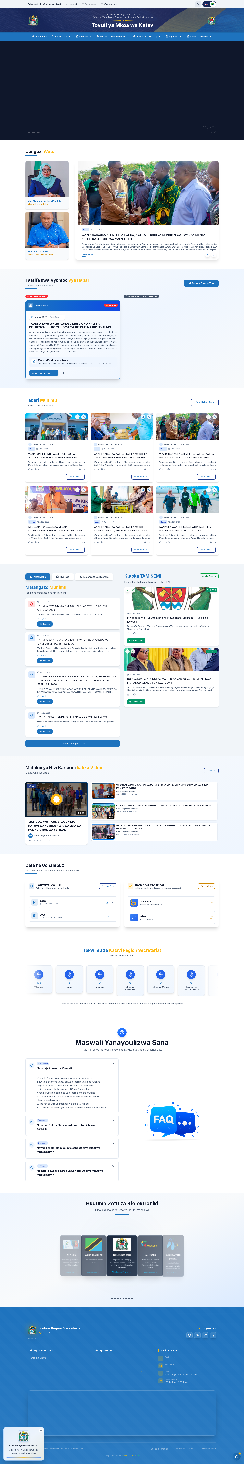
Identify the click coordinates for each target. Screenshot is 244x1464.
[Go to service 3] (118, 1298)
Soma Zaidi (81, 254)
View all (211, 770)
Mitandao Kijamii (53, 4)
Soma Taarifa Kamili (42, 373)
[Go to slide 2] (33, 132)
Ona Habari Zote (205, 402)
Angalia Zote (207, 576)
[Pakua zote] (107, 902)
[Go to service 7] (129, 1298)
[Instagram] (189, 1335)
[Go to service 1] (112, 1298)
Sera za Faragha (159, 1448)
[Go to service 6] (126, 1298)
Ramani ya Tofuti (208, 1448)
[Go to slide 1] (29, 132)
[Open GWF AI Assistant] (237, 1457)
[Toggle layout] (41, 1429)
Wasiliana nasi (110, 4)
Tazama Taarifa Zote (203, 283)
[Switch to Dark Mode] (198, 4)
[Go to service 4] (120, 1298)
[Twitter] (205, 1335)
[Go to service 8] (132, 1298)
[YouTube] (197, 1335)
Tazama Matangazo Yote (72, 743)
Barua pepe (90, 4)
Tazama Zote (108, 886)
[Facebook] (213, 1335)
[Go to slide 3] (38, 132)
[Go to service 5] (123, 1298)
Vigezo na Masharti (184, 1448)
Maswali (34, 4)
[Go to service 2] (115, 1298)
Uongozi (73, 4)
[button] (72, 1086)
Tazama (46, 624)
